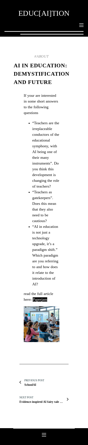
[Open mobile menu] (81, 25)
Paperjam (40, 299)
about (43, 56)
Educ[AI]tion (43, 13)
